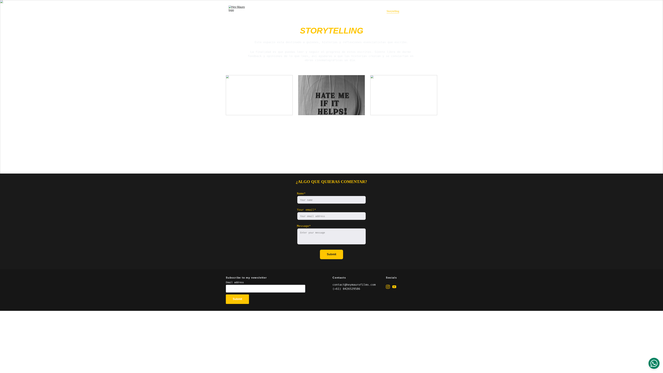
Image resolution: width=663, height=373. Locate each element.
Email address (235, 282)
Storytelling (393, 11)
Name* (301, 193)
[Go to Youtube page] (394, 287)
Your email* (306, 209)
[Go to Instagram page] (388, 287)
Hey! (357, 11)
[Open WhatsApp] (654, 363)
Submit (331, 254)
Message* (304, 226)
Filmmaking (373, 11)
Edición (410, 11)
